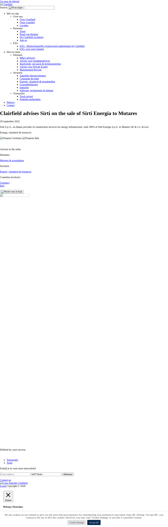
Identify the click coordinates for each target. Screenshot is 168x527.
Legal (3, 486)
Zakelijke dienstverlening (33, 75)
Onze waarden (27, 22)
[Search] (16, 8)
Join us (23, 40)
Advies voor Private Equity (34, 66)
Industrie (24, 87)
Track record (26, 96)
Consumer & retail (29, 78)
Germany (5, 182)
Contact (11, 105)
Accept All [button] (94, 522)
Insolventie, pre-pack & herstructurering (40, 63)
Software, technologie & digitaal (36, 90)
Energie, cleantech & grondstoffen (37, 81)
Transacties (12, 459)
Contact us (5, 480)
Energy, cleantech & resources (15, 171)
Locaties (24, 25)
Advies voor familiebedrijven (35, 60)
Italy (2, 185)
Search (3, 7)
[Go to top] (11, 192)
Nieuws (11, 102)
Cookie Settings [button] (76, 522)
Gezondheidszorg (29, 84)
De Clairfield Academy (32, 37)
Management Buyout (31, 69)
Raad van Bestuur (29, 34)
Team (22, 31)
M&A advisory (27, 58)
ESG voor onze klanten (32, 49)
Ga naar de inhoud (9, 1)
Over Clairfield (27, 19)
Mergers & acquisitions (12, 160)
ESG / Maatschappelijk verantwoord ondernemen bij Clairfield (52, 46)
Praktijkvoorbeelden (30, 99)
